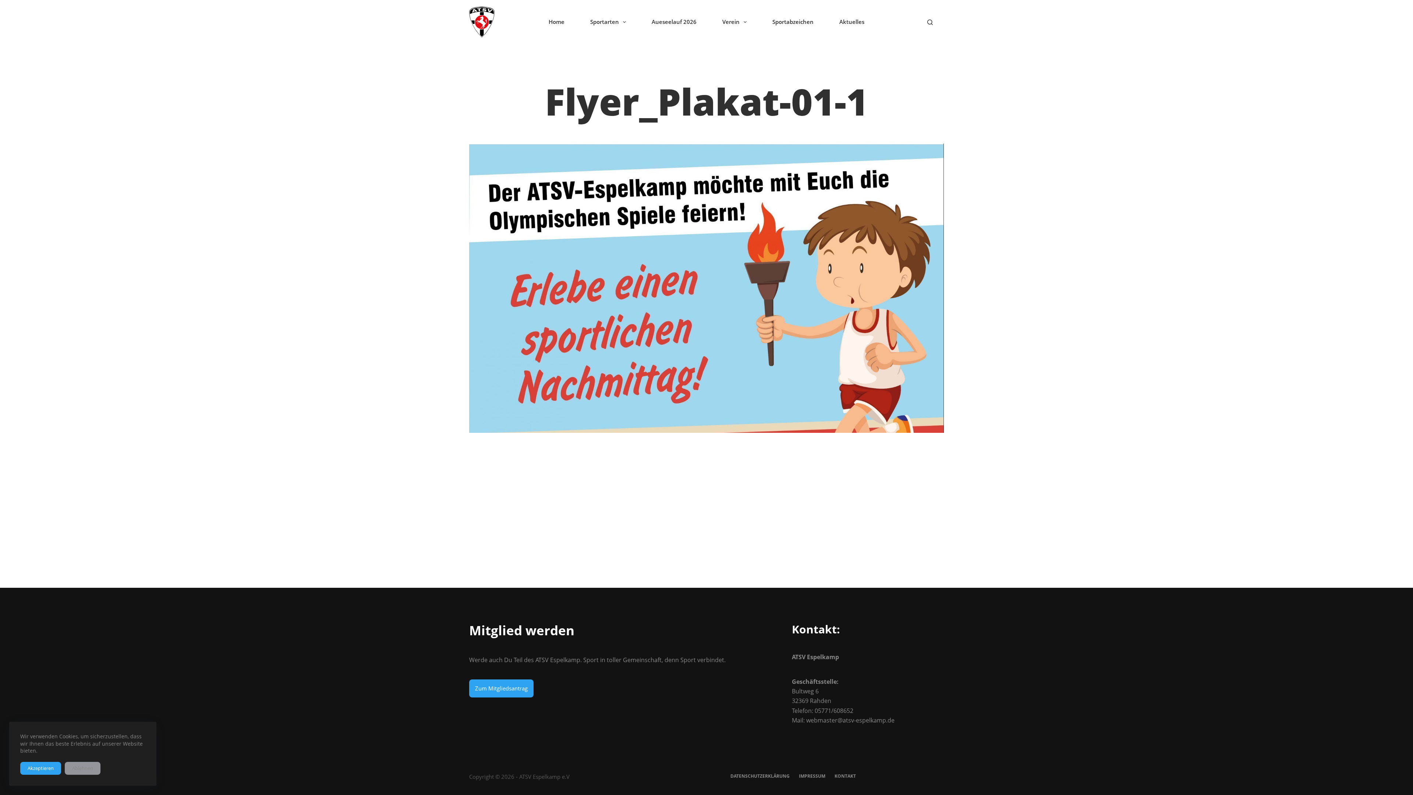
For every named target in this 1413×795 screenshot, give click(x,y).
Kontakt (845, 776)
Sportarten (604, 21)
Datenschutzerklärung (760, 776)
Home (556, 21)
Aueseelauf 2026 (674, 21)
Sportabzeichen (793, 21)
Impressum (812, 776)
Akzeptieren (41, 768)
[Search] (930, 22)
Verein (731, 21)
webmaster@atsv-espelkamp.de (850, 720)
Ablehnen (82, 768)
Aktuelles (851, 21)
